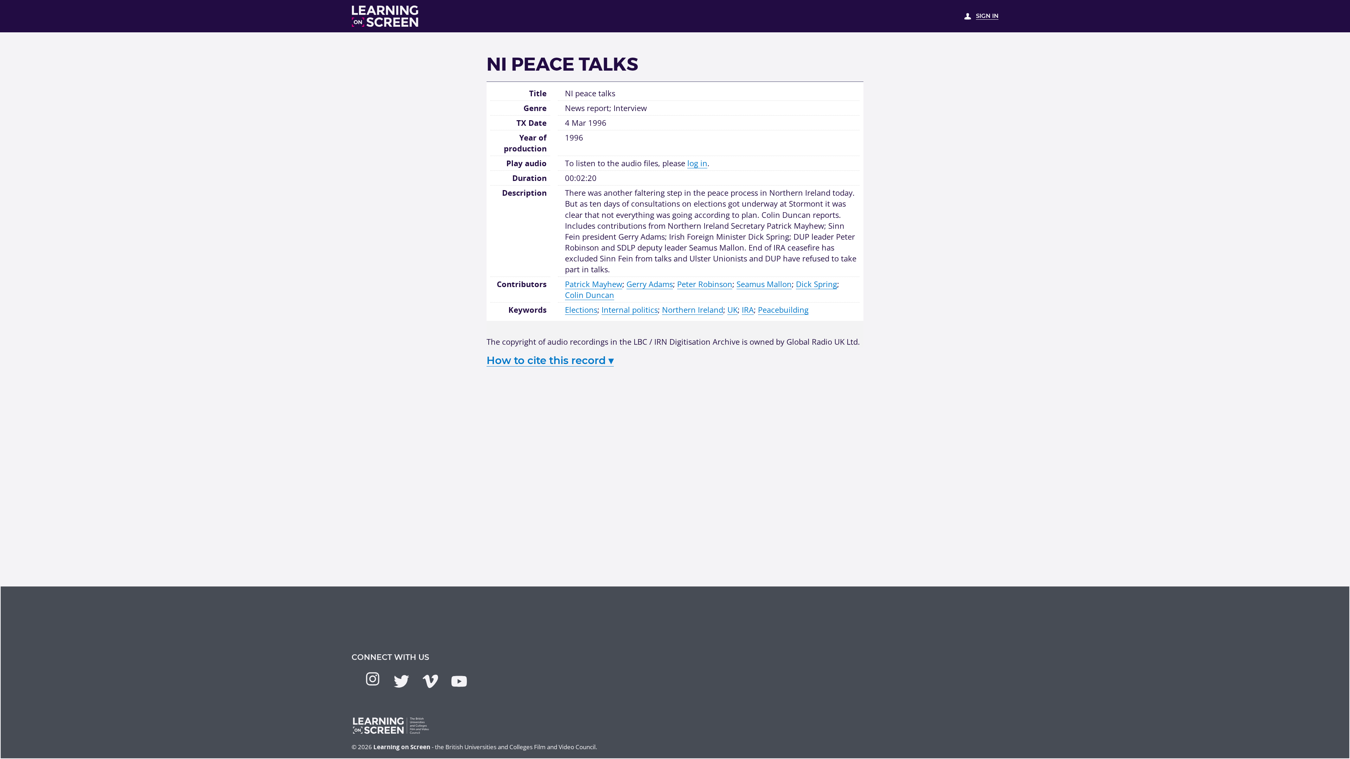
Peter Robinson (704, 284)
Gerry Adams (649, 284)
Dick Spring (816, 284)
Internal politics (630, 309)
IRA (748, 309)
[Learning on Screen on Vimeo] (430, 681)
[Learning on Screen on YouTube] (459, 681)
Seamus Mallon (764, 284)
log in (697, 163)
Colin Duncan (589, 295)
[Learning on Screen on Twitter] (401, 681)
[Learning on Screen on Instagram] (372, 679)
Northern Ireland (692, 309)
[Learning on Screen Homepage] (385, 16)
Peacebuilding (783, 309)
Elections (581, 309)
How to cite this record (550, 360)
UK (732, 309)
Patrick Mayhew (593, 284)
